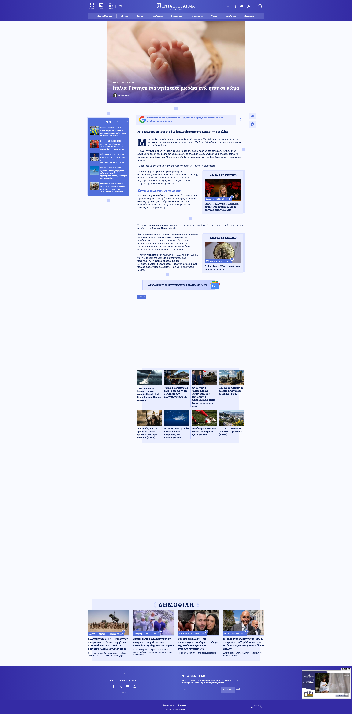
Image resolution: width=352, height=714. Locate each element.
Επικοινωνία (183, 705)
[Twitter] (235, 6)
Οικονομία (176, 15)
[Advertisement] (190, 336)
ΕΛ (120, 6)
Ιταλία (142, 296)
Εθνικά (124, 15)
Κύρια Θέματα (104, 15)
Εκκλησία (231, 15)
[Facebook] (228, 6)
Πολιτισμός (197, 15)
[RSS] (248, 6)
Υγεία (214, 15)
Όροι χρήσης (168, 705)
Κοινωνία (249, 15)
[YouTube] (241, 6)
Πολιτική (158, 15)
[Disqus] (190, 485)
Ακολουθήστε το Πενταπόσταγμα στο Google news (177, 285)
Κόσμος (141, 15)
